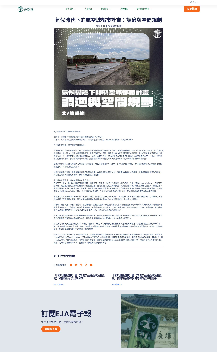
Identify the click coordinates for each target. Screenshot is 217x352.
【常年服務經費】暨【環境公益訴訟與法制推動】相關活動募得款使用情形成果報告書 (137, 277)
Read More (59, 284)
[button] (71, 265)
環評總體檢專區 (143, 9)
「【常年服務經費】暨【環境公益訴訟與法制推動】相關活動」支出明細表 (79, 277)
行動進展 (88, 9)
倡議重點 (104, 9)
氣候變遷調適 (116, 26)
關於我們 (69, 9)
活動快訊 (124, 9)
